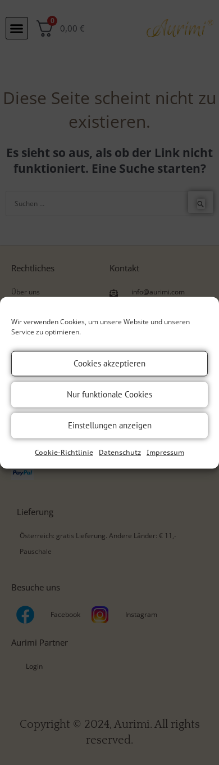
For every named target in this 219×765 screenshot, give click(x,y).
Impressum (165, 452)
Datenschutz (120, 452)
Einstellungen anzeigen (110, 425)
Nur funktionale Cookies (109, 394)
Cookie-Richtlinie (64, 452)
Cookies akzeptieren (109, 363)
